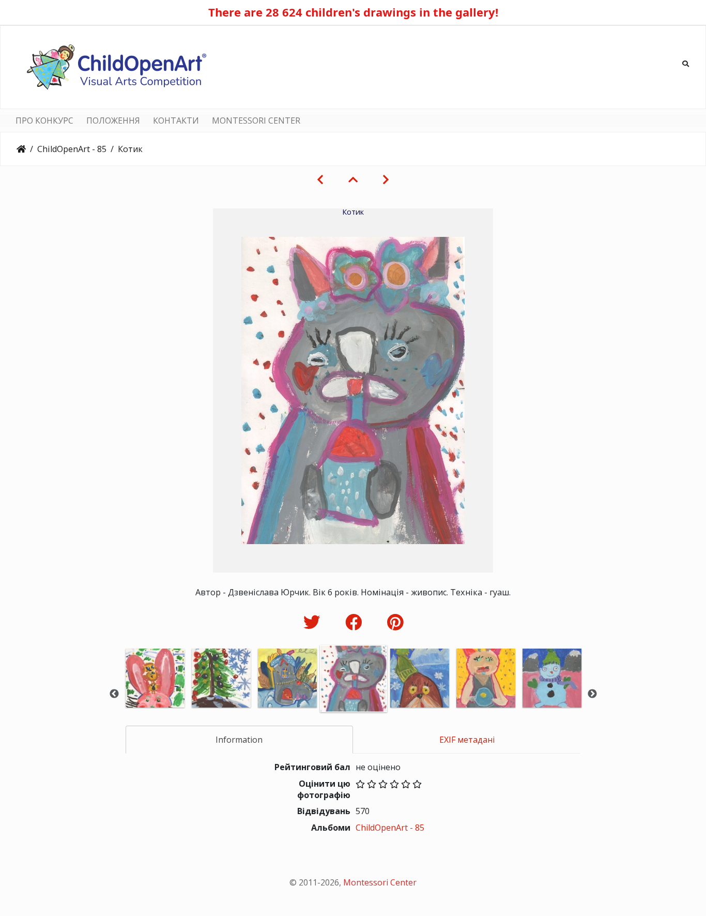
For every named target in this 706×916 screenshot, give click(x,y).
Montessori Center (380, 882)
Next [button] (592, 694)
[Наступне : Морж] (386, 179)
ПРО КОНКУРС (44, 120)
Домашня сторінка (21, 149)
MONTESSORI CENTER (256, 120)
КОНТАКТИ (176, 120)
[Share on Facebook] (356, 622)
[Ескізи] (353, 179)
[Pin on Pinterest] (395, 622)
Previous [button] (114, 694)
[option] (155, 692)
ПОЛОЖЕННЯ (113, 120)
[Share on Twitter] (314, 622)
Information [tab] (239, 739)
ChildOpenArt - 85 (71, 149)
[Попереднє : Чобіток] (320, 179)
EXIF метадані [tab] (467, 739)
